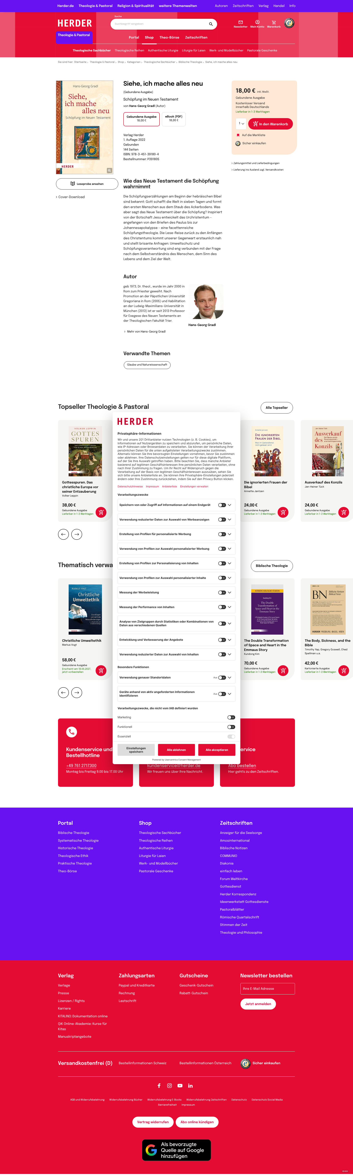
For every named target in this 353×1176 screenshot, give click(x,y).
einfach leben (231, 871)
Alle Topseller (277, 408)
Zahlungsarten (137, 976)
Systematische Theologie (78, 840)
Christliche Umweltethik (82, 641)
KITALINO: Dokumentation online (83, 1016)
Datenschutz (239, 1100)
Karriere (64, 1008)
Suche (118, 17)
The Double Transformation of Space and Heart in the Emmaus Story (266, 645)
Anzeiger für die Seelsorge (241, 833)
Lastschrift (127, 1001)
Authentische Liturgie (163, 50)
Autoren (221, 6)
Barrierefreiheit (167, 1105)
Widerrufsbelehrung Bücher (126, 1100)
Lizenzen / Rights (71, 1001)
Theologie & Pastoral (96, 6)
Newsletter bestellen (266, 976)
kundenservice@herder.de (173, 766)
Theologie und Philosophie (241, 932)
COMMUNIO (228, 856)
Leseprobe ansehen (90, 184)
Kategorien (133, 62)
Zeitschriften (243, 6)
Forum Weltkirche (234, 879)
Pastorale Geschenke (262, 50)
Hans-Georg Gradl (142, 106)
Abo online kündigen (197, 1122)
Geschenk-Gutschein (196, 985)
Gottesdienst (230, 886)
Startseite (80, 62)
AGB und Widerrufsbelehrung (87, 1100)
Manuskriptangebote (74, 1037)
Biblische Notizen (234, 848)
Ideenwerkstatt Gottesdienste (244, 902)
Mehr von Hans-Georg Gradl (146, 331)
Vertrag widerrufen (153, 1122)
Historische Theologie (75, 848)
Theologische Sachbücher (92, 50)
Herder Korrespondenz (238, 894)
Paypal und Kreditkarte (137, 985)
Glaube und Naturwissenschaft (147, 365)
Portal (134, 37)
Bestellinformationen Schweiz (142, 1063)
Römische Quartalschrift (239, 917)
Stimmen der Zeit (233, 925)
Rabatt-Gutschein (194, 993)
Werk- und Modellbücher (226, 50)
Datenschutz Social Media (267, 1100)
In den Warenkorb (273, 124)
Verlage (64, 985)
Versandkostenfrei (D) (85, 1063)
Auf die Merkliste (253, 135)
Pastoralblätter (232, 909)
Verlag (264, 6)
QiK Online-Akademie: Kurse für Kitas (82, 1026)
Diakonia (226, 863)
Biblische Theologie (190, 62)
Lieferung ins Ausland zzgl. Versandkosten (258, 170)
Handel (279, 6)
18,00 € (141, 119)
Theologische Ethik (73, 856)
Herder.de (65, 6)
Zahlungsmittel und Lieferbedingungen (256, 163)
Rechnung (127, 993)
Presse (63, 993)
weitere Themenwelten (178, 6)
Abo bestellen (242, 766)
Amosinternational (235, 840)
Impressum (188, 1105)
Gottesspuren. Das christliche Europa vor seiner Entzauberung (80, 487)
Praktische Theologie (75, 863)
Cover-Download (71, 197)
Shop (149, 37)
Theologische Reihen (129, 50)
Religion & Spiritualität (135, 6)
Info (292, 6)
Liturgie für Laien (194, 50)
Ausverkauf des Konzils (323, 482)
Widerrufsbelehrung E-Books (164, 1100)
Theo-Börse (169, 37)
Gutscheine (194, 976)
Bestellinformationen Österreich (205, 1063)
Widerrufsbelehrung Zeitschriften (207, 1100)
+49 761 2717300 (81, 766)
